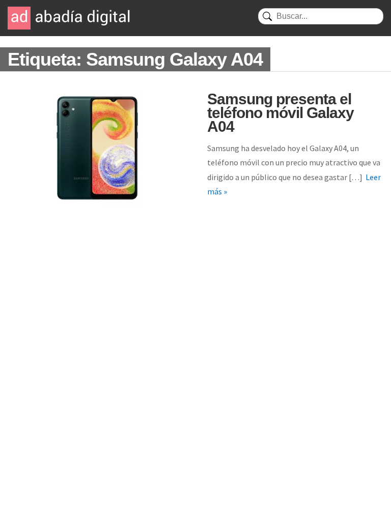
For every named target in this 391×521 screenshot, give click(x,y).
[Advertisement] (195, 300)
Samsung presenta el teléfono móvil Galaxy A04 (280, 113)
